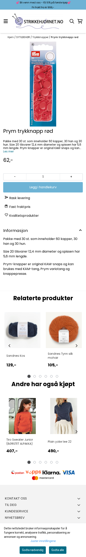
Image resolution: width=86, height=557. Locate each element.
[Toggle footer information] (79, 498)
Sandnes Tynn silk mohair (60, 356)
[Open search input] (72, 21)
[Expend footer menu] (79, 505)
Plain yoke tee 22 (59, 442)
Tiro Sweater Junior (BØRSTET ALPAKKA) (19, 442)
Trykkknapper (40, 37)
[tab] (29, 376)
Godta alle (57, 550)
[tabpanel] (22, 346)
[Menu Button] (5, 21)
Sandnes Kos (15, 356)
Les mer (8, 151)
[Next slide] (76, 345)
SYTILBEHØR (23, 37)
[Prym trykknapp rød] (43, 84)
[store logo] (37, 21)
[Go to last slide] (9, 345)
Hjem (11, 37)
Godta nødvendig (32, 550)
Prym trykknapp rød (64, 37)
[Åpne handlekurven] (80, 21)
